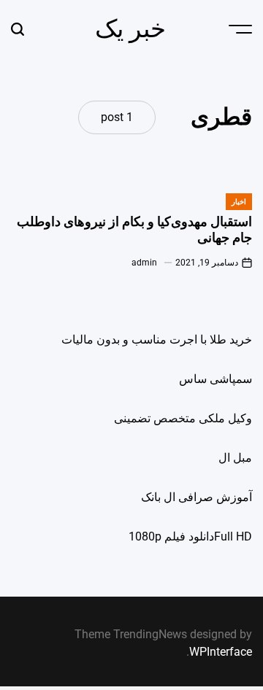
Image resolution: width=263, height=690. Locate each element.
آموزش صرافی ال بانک (196, 497)
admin (144, 262)
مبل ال (235, 458)
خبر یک (130, 28)
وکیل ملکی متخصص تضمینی (183, 418)
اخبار (239, 202)
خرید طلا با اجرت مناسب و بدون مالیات (156, 339)
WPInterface (220, 652)
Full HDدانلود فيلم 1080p (190, 536)
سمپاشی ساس (215, 379)
